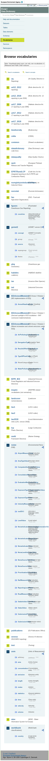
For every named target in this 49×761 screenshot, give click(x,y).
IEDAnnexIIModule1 (19, 296)
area (19, 662)
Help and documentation (11, 19)
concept (21, 233)
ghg (13, 264)
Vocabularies (8, 40)
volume (20, 712)
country (20, 736)
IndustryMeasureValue (23, 504)
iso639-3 (21, 511)
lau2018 (14, 419)
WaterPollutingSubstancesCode (23, 369)
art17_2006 (16, 104)
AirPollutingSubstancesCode (23, 335)
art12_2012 (16, 87)
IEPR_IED (15, 379)
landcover (15, 398)
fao (12, 197)
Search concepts (30, 72)
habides (15, 273)
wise (13, 719)
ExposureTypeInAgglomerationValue (23, 490)
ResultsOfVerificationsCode (23, 349)
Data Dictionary (20, 15)
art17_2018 (16, 121)
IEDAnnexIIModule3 (19, 313)
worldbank (16, 728)
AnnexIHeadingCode (23, 304)
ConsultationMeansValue (23, 475)
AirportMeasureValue (23, 453)
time (19, 700)
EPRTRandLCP (18, 172)
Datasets (6, 23)
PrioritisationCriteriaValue (23, 572)
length (20, 681)
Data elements (8, 32)
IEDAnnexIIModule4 (19, 324)
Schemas (6, 36)
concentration (23, 668)
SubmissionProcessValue (23, 614)
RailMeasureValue (23, 580)
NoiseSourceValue (23, 566)
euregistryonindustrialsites (19, 183)
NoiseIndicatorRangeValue (23, 538)
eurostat (15, 191)
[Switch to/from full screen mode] (35, 5)
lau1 (13, 407)
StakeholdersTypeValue (23, 602)
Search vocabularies (14, 72)
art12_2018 (16, 96)
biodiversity (16, 130)
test (13, 645)
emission (21, 675)
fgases (14, 206)
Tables (5, 28)
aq (12, 79)
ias (12, 281)
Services (6, 44)
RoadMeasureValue (23, 594)
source (20, 244)
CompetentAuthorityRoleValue (23, 467)
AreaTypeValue (23, 461)
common (15, 142)
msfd (13, 436)
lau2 (13, 413)
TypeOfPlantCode (23, 356)
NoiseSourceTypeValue (23, 560)
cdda (13, 136)
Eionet (12, 15)
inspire (14, 390)
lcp (12, 428)
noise (13, 445)
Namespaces (7, 48)
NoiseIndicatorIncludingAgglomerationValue (23, 527)
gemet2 (14, 227)
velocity (21, 706)
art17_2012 (16, 113)
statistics (21, 693)
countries (21, 214)
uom (13, 651)
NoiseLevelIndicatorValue (23, 552)
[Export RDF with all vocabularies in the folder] (43, 208)
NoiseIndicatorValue (23, 546)
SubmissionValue (23, 622)
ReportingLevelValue (23, 588)
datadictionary (17, 148)
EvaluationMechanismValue (23, 482)
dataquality (16, 157)
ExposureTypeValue (23, 498)
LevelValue (22, 520)
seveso (14, 637)
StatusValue (22, 608)
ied (12, 287)
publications (16, 631)
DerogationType (23, 342)
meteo (20, 687)
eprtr (13, 163)
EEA (12, 2)
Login (30, 5)
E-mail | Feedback (9, 753)
